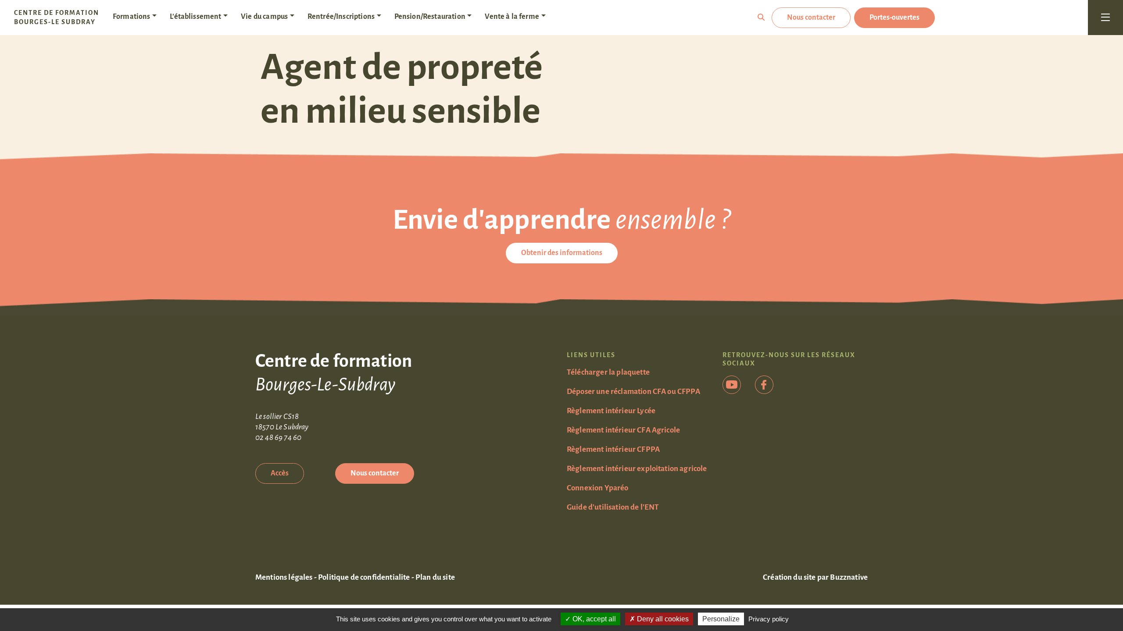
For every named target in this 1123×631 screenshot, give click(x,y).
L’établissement (195, 17)
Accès (280, 473)
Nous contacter (811, 17)
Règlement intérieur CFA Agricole (623, 430)
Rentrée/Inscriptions (341, 17)
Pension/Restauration (429, 17)
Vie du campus (264, 17)
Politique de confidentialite (364, 577)
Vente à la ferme (512, 17)
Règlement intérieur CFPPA (613, 449)
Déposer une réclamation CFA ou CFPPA (633, 391)
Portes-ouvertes (894, 17)
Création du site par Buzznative (815, 577)
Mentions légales (284, 577)
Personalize (721, 619)
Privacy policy (768, 619)
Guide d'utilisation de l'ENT (613, 507)
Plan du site (435, 577)
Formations (131, 17)
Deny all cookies (662, 619)
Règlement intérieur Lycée (611, 411)
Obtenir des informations (561, 253)
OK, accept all (593, 619)
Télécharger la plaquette (608, 372)
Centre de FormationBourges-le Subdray (56, 17)
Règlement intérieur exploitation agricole (637, 468)
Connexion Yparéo (598, 488)
